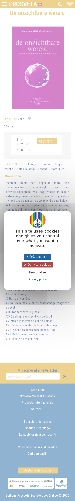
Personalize (37, 272)
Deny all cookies (39, 264)
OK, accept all (39, 256)
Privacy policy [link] (37, 279)
